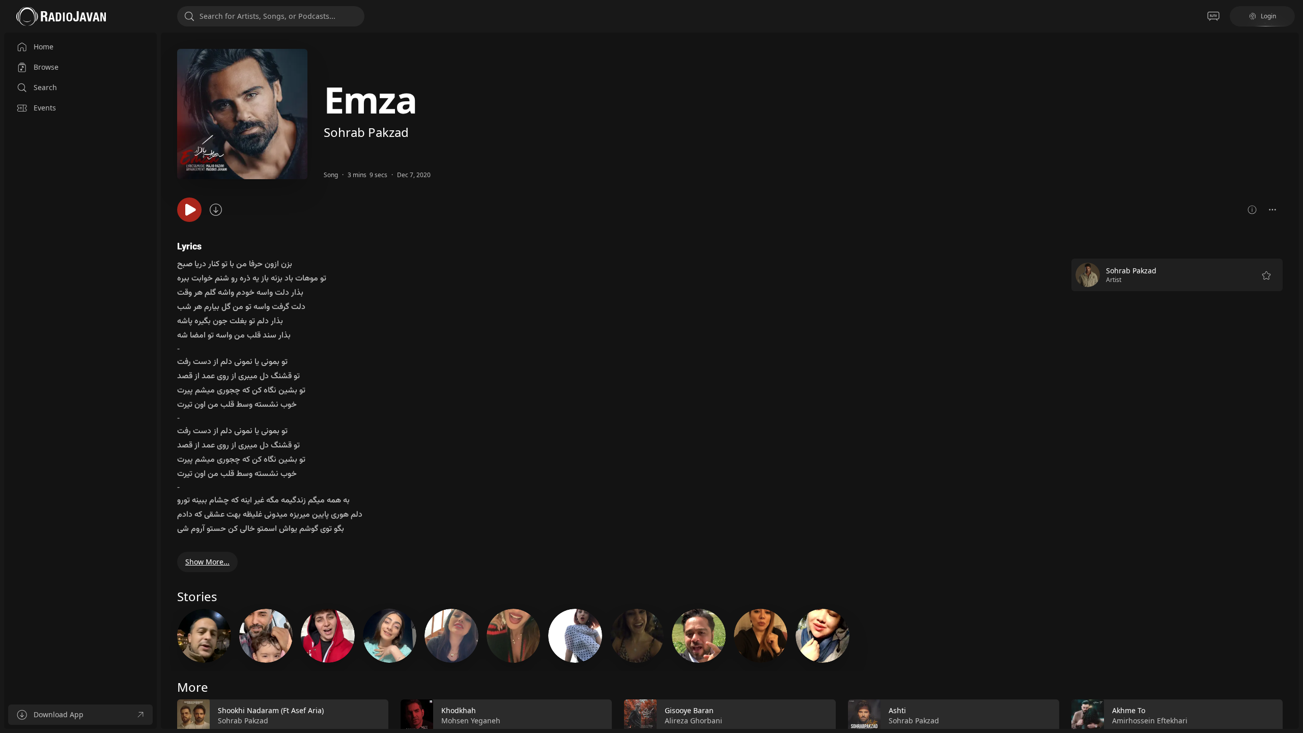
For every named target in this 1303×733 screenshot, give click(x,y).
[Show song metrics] (1252, 210)
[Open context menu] (1272, 210)
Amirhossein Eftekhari (1149, 720)
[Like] (374, 716)
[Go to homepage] (61, 16)
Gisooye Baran (689, 710)
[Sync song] (216, 210)
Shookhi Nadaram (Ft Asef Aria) (271, 710)
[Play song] (189, 210)
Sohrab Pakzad (366, 132)
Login (1268, 16)
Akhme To (1128, 710)
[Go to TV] (1213, 16)
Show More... (207, 562)
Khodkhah (458, 710)
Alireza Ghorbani (693, 720)
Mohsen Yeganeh (470, 720)
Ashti (897, 710)
